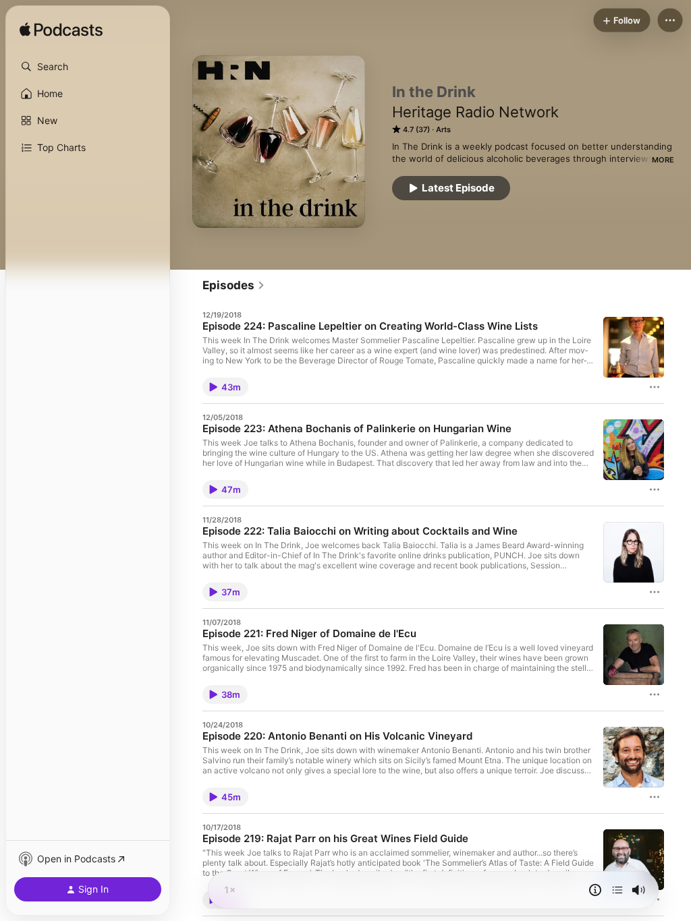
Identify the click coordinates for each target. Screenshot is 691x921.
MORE (663, 160)
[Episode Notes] (595, 890)
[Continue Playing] (617, 890)
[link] (233, 285)
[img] (61, 30)
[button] (88, 66)
